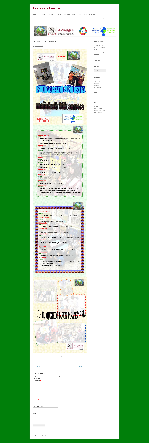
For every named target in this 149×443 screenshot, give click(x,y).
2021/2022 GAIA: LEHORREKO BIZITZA (42, 18)
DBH (63, 356)
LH (71, 356)
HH (69, 356)
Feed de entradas (98, 108)
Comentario (37, 381)
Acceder (96, 106)
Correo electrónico (39, 406)
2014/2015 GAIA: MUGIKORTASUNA (67, 14)
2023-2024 (97, 83)
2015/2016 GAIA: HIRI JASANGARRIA (87, 14)
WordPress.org (98, 112)
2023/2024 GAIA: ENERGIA (76, 18)
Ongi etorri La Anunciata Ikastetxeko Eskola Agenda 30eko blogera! (52, 22)
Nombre (36, 400)
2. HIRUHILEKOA (98, 56)
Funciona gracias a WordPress (40, 435)
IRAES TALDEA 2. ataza (100, 58)
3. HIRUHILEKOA (98, 45)
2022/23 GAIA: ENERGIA (61, 18)
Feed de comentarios (99, 110)
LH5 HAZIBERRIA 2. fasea (100, 48)
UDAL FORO (97, 60)
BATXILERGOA (57, 356)
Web (34, 413)
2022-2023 (97, 81)
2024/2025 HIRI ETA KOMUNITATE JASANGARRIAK (99, 18)
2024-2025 (51, 356)
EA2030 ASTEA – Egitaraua (100, 52)
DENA (66, 356)
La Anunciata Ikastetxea (46, 8)
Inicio (34, 14)
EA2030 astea (82, 367)
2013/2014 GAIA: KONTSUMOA (47, 14)
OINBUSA (36, 367)
